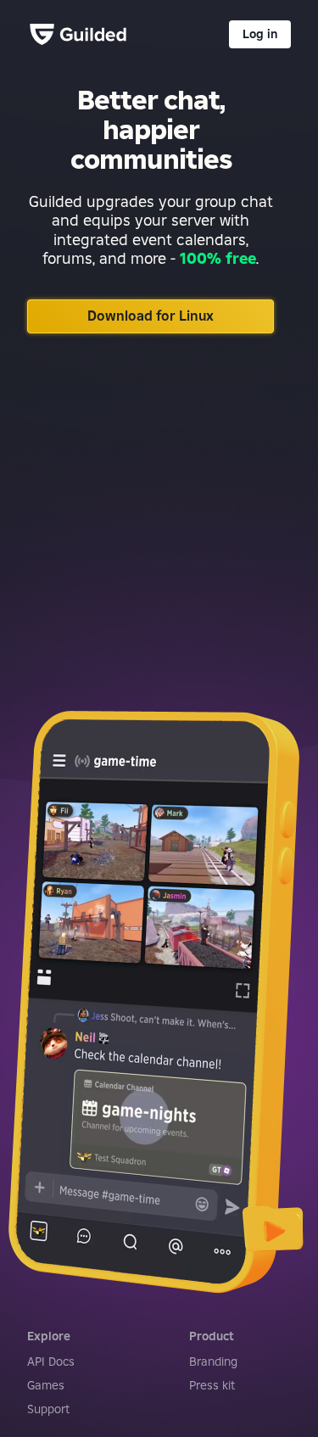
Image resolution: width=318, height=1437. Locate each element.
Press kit (212, 1385)
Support (48, 1409)
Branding (213, 1361)
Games (45, 1385)
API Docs (51, 1361)
